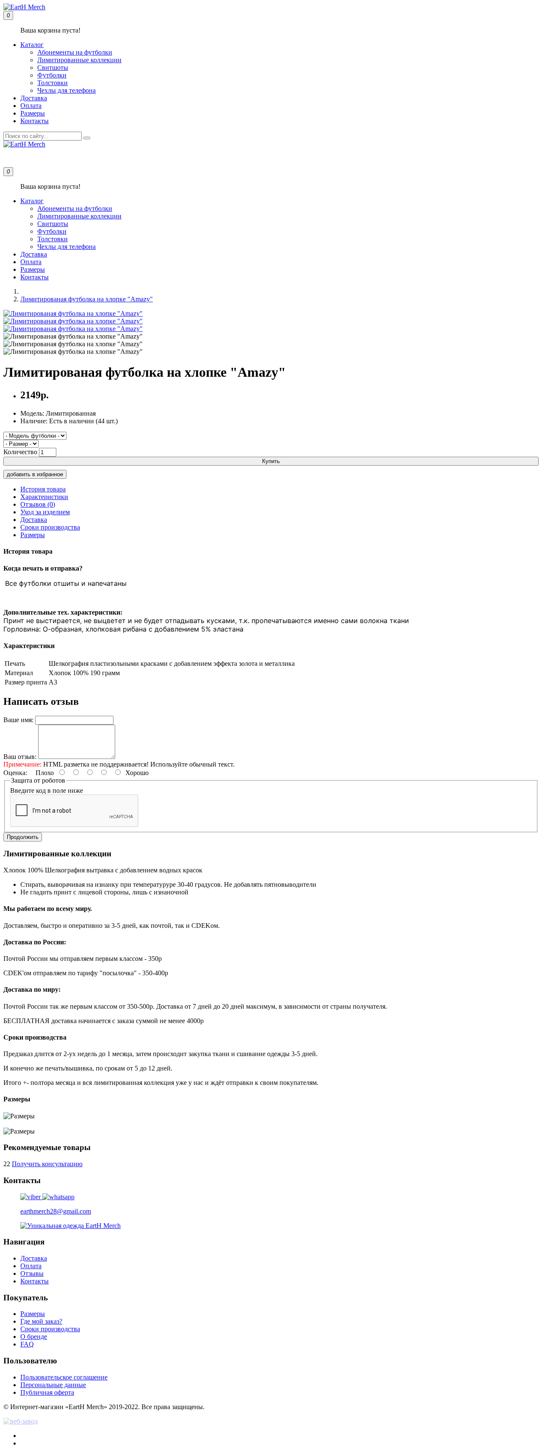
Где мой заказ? (41, 1321)
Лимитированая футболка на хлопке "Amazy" (86, 299)
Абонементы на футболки (74, 52)
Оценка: (15, 772)
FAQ (27, 1344)
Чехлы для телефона (66, 90)
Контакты (34, 120)
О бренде (33, 1336)
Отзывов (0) (37, 504)
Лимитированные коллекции (79, 59)
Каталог (32, 44)
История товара (43, 489)
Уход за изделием (45, 512)
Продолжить (23, 837)
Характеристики (44, 496)
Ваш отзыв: (19, 756)
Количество (20, 451)
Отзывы (32, 1273)
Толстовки (52, 82)
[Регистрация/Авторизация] (14, 157)
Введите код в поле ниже (46, 790)
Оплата (30, 105)
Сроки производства (50, 527)
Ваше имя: (18, 719)
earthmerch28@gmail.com (55, 1211)
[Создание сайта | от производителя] (271, 1421)
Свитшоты (52, 67)
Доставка (33, 98)
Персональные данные (53, 1384)
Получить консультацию (47, 1163)
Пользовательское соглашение (64, 1377)
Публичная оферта (47, 1392)
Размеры (32, 113)
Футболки (51, 75)
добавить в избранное (35, 474)
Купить (271, 461)
